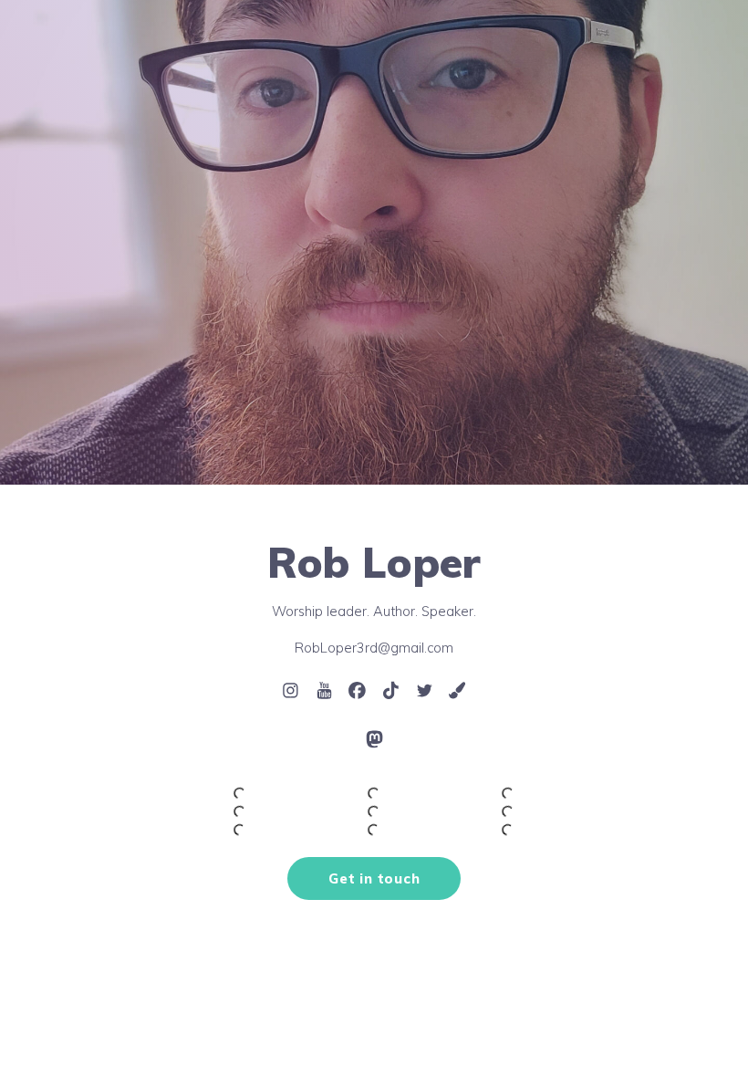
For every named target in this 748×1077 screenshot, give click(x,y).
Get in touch (374, 878)
